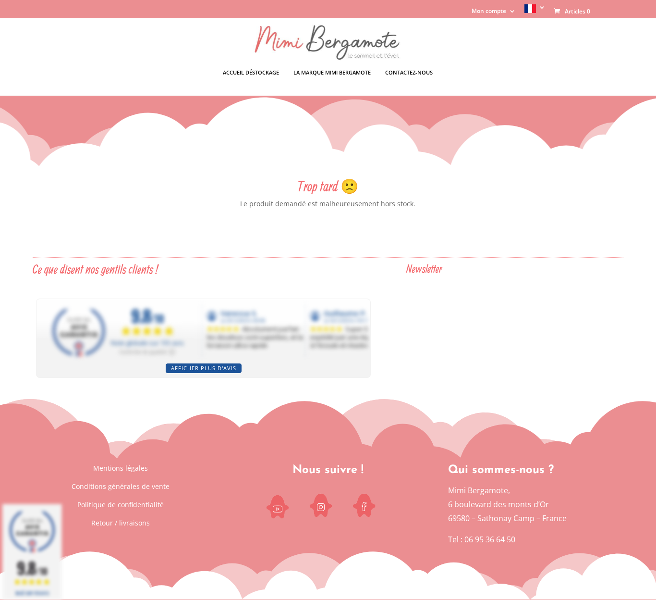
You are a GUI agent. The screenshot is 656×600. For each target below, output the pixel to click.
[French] (535, 11)
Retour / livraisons (120, 522)
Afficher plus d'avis (203, 368)
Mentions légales (120, 468)
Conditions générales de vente (121, 486)
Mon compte (489, 11)
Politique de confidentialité (120, 504)
